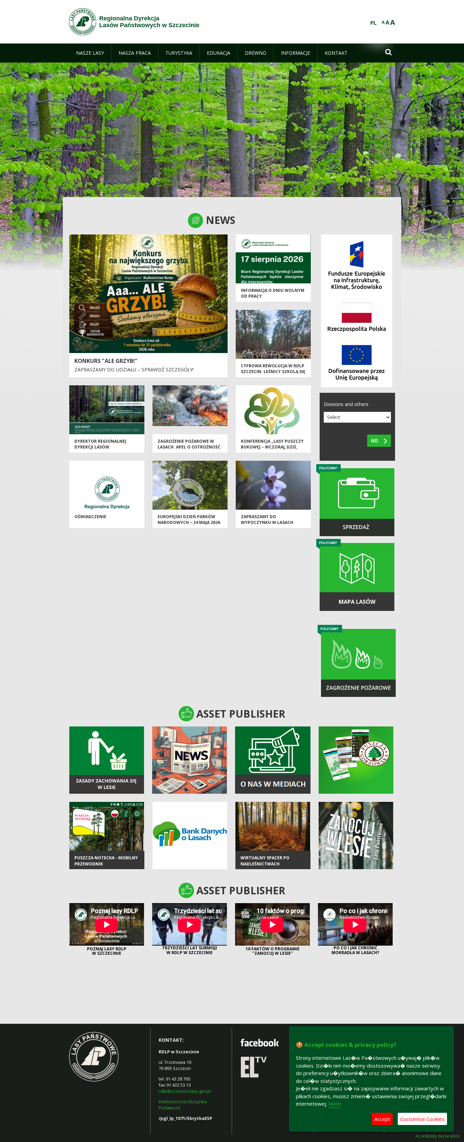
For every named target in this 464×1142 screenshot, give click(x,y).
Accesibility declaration (437, 1136)
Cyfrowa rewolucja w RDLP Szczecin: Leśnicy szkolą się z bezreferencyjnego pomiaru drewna (273, 374)
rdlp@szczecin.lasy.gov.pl (185, 1091)
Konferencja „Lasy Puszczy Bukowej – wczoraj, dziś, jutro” (272, 447)
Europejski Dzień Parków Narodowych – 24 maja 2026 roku (189, 522)
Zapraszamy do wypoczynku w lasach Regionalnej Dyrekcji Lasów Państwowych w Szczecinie (273, 525)
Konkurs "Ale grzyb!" (106, 361)
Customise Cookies (422, 1118)
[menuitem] (90, 53)
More (334, 1103)
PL (373, 23)
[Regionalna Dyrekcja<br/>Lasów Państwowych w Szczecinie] (82, 21)
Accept (382, 1118)
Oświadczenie (90, 517)
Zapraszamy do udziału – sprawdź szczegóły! (134, 369)
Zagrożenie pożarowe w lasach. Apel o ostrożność (189, 444)
